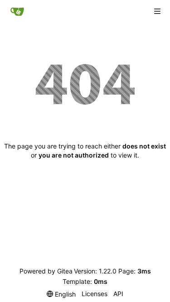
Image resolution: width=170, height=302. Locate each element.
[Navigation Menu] (157, 11)
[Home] (17, 11)
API (118, 293)
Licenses (94, 293)
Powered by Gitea (46, 271)
